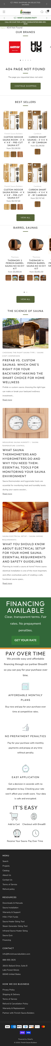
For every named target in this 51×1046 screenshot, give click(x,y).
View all (25, 217)
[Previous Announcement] (4, 4)
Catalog (6, 870)
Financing (7, 940)
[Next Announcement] (46, 4)
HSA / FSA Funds (10, 917)
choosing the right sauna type (19, 353)
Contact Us (7, 879)
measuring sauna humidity (16, 442)
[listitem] (25, 4)
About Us (7, 875)
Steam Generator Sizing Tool (15, 926)
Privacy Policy (9, 989)
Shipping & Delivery (11, 994)
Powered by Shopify (25, 1039)
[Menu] (4, 11)
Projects (6, 866)
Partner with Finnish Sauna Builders (18, 1013)
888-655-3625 (9, 960)
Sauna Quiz (7, 935)
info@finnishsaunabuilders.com (16, 954)
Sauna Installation (10, 907)
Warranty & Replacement (14, 1008)
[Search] (42, 11)
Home (3, 28)
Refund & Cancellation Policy (15, 1003)
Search (5, 861)
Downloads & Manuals (13, 903)
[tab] (20, 60)
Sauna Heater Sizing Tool (14, 921)
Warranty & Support (11, 912)
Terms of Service (10, 884)
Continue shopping (25, 86)
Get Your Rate (25, 640)
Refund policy (9, 889)
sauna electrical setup (15, 536)
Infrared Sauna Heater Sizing (15, 930)
